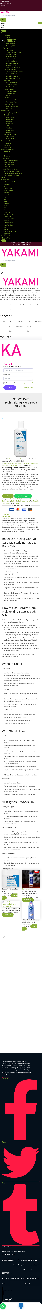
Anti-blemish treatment (11, 169)
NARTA (6, 205)
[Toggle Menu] (3, 31)
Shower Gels (10, 130)
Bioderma (7, 212)
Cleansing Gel (10, 41)
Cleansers (7, 35)
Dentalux (6, 229)
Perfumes (7, 145)
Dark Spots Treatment (11, 160)
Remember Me (10, 383)
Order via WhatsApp (22, 496)
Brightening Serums (12, 61)
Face (3, 33)
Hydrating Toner (11, 57)
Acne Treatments (9, 162)
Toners (6, 48)
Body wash (9, 132)
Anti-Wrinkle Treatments (11, 167)
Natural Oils (9, 123)
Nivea (5, 208)
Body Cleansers (9, 126)
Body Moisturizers (13, 459)
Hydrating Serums (11, 65)
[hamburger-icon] (40, 23)
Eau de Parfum (8, 195)
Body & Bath (5, 110)
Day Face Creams (11, 82)
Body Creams (10, 117)
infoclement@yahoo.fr (17, 1278)
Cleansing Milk (10, 46)
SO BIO (6, 203)
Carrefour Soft (8, 225)
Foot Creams (10, 136)
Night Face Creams (12, 87)
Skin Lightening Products (11, 113)
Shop (2, 25)
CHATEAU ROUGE (10, 231)
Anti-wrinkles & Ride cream (14, 72)
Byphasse (7, 233)
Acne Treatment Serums (13, 67)
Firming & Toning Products (12, 171)
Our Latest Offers (7, 236)
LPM (5, 199)
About (38, 305)
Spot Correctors (9, 165)
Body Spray (7, 147)
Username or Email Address (12, 366)
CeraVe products (7, 463)
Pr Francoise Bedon (10, 182)
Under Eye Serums (12, 106)
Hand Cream (10, 139)
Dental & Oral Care (7, 149)
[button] (0, 269)
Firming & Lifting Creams (13, 74)
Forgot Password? (27, 383)
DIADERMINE (8, 223)
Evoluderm (7, 184)
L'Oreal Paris (8, 188)
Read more (27, 900)
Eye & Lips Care (9, 104)
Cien (5, 197)
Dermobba (7, 193)
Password (6, 374)
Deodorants (7, 143)
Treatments (5, 158)
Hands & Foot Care (10, 134)
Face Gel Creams (11, 85)
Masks (8, 95)
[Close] (3, 240)
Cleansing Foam (11, 39)
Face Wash (9, 37)
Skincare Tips (5, 238)
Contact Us (4, 34)
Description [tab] (5, 514)
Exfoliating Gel (10, 93)
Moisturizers (7, 80)
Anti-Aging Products (10, 69)
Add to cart (7, 496)
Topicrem (6, 221)
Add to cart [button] (7, 915)
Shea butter (7, 216)
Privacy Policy (20, 1262)
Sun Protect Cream (12, 102)
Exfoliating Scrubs (11, 91)
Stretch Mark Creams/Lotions (13, 173)
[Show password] (29, 378)
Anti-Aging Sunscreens (13, 78)
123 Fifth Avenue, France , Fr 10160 (31, 1281)
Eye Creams (10, 108)
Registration (9, 1260)
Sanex (6, 227)
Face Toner (9, 50)
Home (2, 23)
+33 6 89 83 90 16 (5, 1281)
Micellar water (10, 44)
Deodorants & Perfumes (9, 141)
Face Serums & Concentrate (13, 59)
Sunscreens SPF (11, 100)
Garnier (6, 186)
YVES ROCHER (9, 218)
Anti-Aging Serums (12, 63)
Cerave (6, 210)
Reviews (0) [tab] (6, 516)
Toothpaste (7, 152)
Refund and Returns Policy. (26, 1265)
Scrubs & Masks (9, 89)
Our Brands (5, 180)
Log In (10, 387)
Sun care (6, 97)
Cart (2, 27)
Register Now (28, 387)
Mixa (5, 201)
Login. (4, 1260)
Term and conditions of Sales (35, 1265)
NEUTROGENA (9, 190)
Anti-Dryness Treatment (11, 175)
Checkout (23, 305)
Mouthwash (7, 156)
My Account (5, 36)
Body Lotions (10, 119)
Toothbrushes (8, 154)
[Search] (3, 20)
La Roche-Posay (9, 214)
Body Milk (9, 121)
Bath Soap (9, 128)
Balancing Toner (11, 54)
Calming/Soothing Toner (13, 52)
